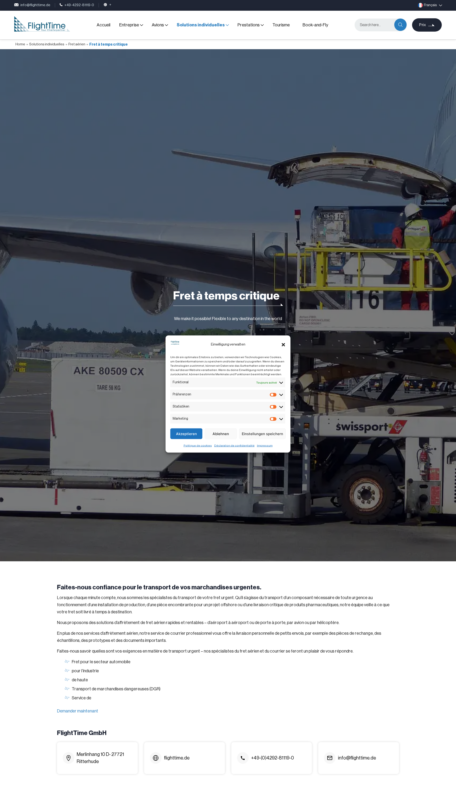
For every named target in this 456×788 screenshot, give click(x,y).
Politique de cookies (198, 445)
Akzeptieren (186, 433)
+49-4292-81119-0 (79, 5)
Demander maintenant (77, 711)
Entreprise (129, 25)
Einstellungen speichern (262, 433)
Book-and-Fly (315, 25)
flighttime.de (177, 758)
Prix (422, 25)
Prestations (249, 25)
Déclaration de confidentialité (234, 445)
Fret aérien (76, 44)
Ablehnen (221, 433)
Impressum (265, 445)
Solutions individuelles (201, 25)
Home (20, 44)
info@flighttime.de (35, 5)
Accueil (103, 25)
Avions (158, 25)
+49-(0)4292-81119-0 (272, 758)
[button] (283, 344)
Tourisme (281, 25)
